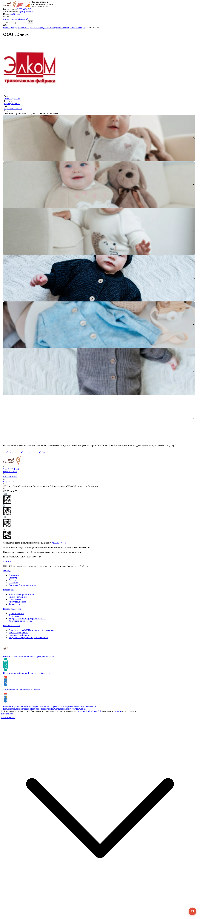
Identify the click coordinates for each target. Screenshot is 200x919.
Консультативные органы (20, 621)
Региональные (15, 616)
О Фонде (7, 570)
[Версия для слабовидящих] (5, 25)
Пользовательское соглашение (17, 709)
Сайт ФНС (8, 561)
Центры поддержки (12, 609)
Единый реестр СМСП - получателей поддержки (31, 630)
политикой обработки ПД (89, 711)
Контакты (13, 582)
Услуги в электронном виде (21, 594)
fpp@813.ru (14, 14)
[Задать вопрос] (192, 911)
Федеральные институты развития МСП (27, 618)
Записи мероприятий (18, 632)
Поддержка (8, 590)
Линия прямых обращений (15, 19)
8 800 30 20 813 (24, 9)
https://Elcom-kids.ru (13, 108)
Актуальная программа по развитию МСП (28, 637)
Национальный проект (19, 635)
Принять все (7, 714)
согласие (118, 711)
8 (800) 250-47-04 (59, 543)
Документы (14, 575)
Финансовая (14, 604)
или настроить (8, 717)
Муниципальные (16, 613)
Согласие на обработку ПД (66, 709)
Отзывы (12, 580)
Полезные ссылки (11, 625)
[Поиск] (30, 22)
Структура (13, 578)
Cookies (82, 709)
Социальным (15, 599)
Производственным (18, 597)
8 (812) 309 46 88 (26, 12)
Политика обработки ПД (42, 709)
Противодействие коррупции (22, 585)
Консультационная (17, 602)
